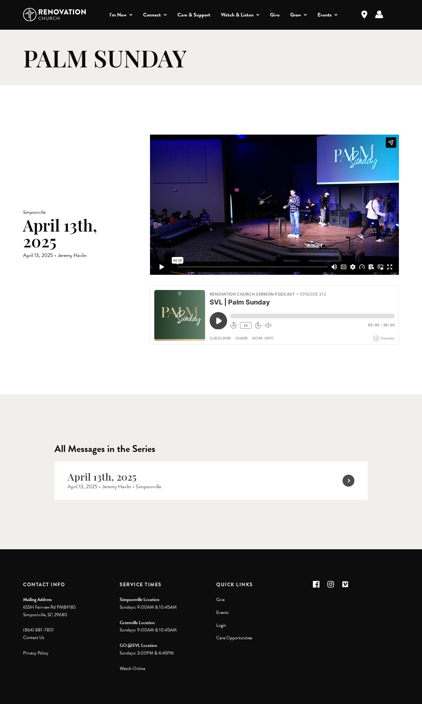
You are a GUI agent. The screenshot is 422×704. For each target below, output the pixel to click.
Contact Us (33, 637)
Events (324, 15)
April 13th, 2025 (102, 476)
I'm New (118, 15)
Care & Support (193, 15)
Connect (152, 15)
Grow (295, 15)
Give (275, 15)
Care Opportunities (234, 637)
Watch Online (132, 668)
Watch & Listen (237, 15)
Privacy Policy (35, 653)
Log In (379, 14)
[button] (316, 584)
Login (221, 625)
